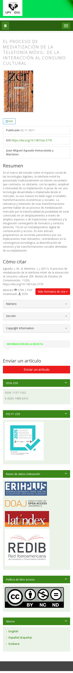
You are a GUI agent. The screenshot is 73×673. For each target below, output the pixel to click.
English (13, 631)
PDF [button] (10, 121)
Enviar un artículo (36, 369)
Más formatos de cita (52, 291)
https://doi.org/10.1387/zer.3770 (32, 140)
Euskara (13, 644)
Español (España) (20, 637)
